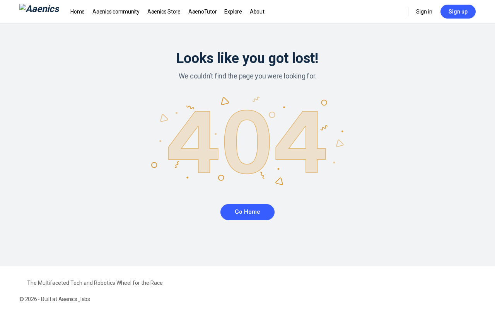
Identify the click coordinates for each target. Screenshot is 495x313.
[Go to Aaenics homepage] (39, 10)
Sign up (458, 12)
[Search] (397, 11)
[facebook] (443, 291)
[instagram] (457, 291)
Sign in (424, 12)
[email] (429, 291)
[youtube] (471, 291)
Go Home (247, 211)
